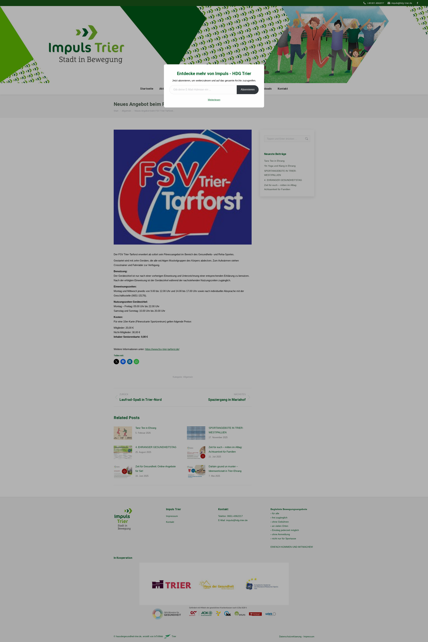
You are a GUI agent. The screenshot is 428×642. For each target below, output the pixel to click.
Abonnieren (248, 89)
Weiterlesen (214, 99)
